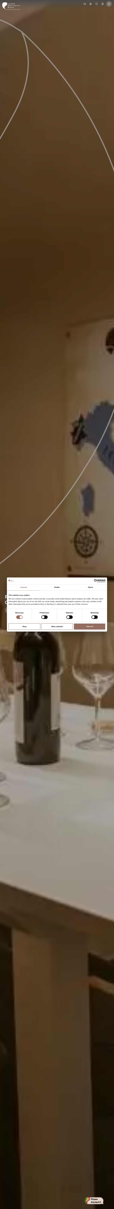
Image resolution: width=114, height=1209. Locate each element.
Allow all (89, 626)
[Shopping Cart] (80, 4)
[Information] (97, 4)
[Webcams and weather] (91, 4)
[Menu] (109, 4)
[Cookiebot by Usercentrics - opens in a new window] (95, 580)
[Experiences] (85, 4)
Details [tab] (57, 587)
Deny (24, 626)
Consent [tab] (23, 587)
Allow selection (57, 626)
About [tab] (90, 587)
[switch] (44, 617)
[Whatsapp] (103, 4)
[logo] (11, 6)
